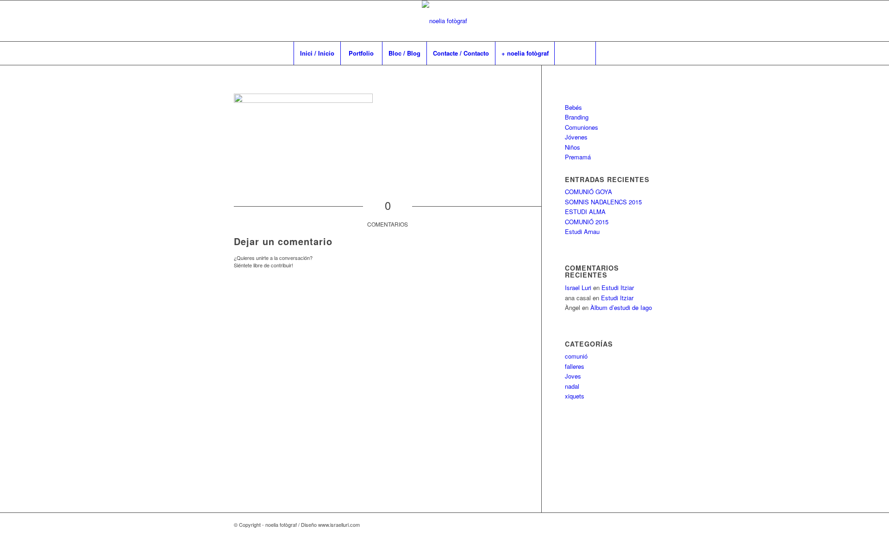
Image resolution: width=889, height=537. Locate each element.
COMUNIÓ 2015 (586, 221)
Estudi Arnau (582, 231)
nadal (572, 386)
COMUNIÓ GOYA (588, 191)
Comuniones (581, 127)
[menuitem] (317, 53)
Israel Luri (578, 287)
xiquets (574, 396)
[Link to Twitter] (648, 21)
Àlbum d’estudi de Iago (621, 307)
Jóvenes (576, 137)
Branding (576, 117)
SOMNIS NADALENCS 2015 (603, 201)
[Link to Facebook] (607, 21)
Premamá (578, 156)
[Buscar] (575, 53)
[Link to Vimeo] (620, 21)
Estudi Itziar (617, 287)
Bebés (573, 107)
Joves (573, 376)
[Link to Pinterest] (634, 21)
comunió (576, 356)
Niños (572, 147)
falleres (574, 366)
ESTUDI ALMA (585, 211)
